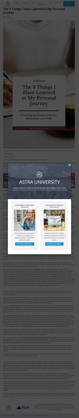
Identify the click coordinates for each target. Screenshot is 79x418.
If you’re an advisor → (54, 244)
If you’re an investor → (25, 244)
